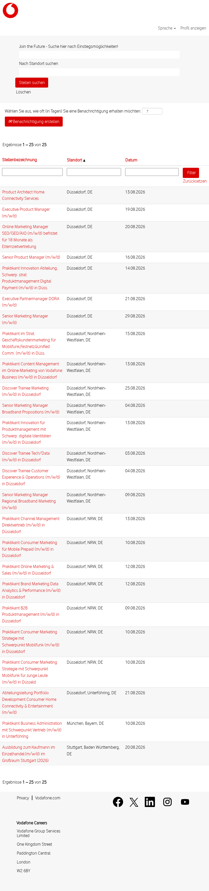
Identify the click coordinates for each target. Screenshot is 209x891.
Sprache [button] (165, 28)
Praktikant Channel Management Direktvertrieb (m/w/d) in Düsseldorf (30, 525)
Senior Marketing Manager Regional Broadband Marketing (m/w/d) (29, 501)
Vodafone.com (47, 797)
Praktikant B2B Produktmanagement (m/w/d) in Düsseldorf (30, 614)
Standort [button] (75, 159)
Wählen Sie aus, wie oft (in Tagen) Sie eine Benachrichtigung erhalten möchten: (73, 111)
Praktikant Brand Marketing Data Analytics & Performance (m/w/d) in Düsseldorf (31, 590)
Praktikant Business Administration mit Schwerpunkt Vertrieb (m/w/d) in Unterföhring (32, 730)
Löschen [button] (23, 91)
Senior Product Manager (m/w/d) (31, 257)
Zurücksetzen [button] (195, 181)
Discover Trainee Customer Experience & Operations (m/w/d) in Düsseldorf (31, 477)
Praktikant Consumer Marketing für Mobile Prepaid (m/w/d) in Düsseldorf (29, 549)
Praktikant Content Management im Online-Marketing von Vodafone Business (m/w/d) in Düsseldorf (32, 370)
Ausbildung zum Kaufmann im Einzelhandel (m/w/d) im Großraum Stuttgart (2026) (28, 754)
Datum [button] (131, 159)
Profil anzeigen (193, 28)
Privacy (23, 797)
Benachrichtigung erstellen (35, 121)
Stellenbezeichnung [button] (19, 159)
